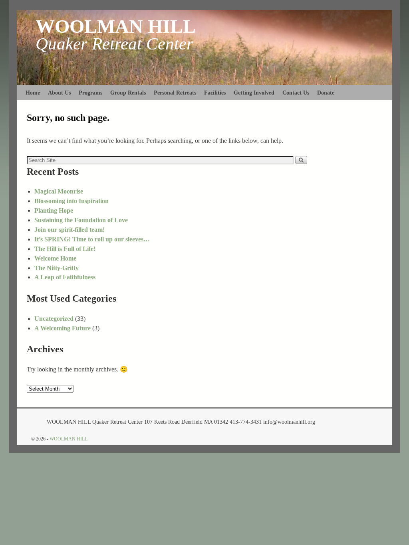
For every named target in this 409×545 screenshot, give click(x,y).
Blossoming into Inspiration (71, 200)
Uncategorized (53, 318)
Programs (90, 92)
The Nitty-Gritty (56, 268)
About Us (59, 92)
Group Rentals (128, 92)
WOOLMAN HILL (116, 26)
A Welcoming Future (62, 328)
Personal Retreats (175, 92)
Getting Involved (254, 92)
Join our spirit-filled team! (69, 229)
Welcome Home (55, 258)
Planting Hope (53, 210)
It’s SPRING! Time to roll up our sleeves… (92, 239)
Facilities (215, 92)
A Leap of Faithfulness (64, 277)
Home (33, 92)
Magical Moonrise (58, 191)
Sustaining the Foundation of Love (81, 220)
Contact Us (295, 92)
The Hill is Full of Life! (64, 248)
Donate (325, 92)
